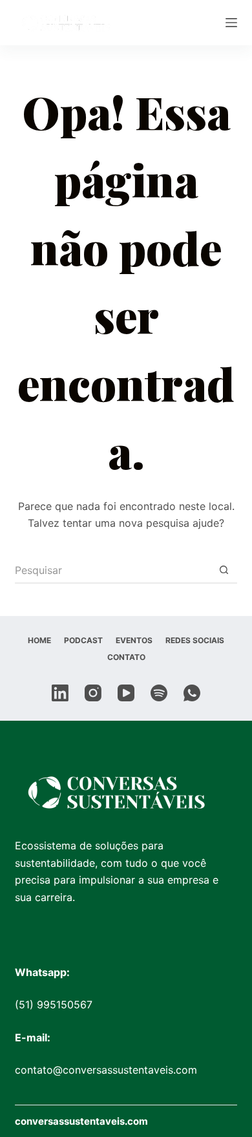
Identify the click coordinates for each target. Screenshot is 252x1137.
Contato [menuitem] (126, 657)
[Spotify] (159, 693)
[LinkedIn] (60, 693)
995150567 (64, 1004)
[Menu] (231, 22)
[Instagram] (93, 693)
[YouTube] (126, 693)
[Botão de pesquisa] (224, 571)
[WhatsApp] (192, 693)
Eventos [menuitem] (134, 640)
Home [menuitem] (39, 640)
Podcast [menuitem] (83, 640)
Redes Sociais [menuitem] (194, 640)
